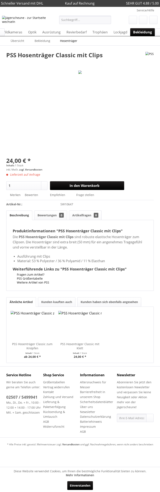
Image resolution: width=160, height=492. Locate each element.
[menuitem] (85, 20)
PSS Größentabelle (29, 278)
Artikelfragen (84, 215)
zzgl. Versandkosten (30, 169)
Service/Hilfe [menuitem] (145, 10)
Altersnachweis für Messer (93, 384)
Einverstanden (80, 485)
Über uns (86, 407)
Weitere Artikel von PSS (32, 282)
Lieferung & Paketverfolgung (54, 404)
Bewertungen (50, 215)
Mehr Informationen (80, 475)
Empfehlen (57, 195)
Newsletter (87, 412)
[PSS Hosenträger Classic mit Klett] (80, 325)
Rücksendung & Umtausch (54, 414)
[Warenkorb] (153, 20)
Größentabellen (54, 382)
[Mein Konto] (143, 20)
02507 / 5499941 (22, 397)
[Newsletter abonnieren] (150, 418)
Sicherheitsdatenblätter (96, 402)
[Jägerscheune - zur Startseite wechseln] (24, 21)
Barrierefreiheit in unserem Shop (92, 394)
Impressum (88, 427)
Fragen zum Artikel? (30, 274)
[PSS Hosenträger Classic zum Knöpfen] (32, 325)
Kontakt (48, 392)
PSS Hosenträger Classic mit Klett (79, 346)
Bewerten (31, 195)
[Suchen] (107, 20)
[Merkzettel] (133, 20)
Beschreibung (19, 215)
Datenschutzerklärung (95, 417)
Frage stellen (85, 195)
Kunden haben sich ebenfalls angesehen (109, 302)
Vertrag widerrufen (56, 387)
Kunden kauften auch (56, 302)
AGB (46, 422)
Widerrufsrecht (53, 427)
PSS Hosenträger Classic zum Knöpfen (32, 346)
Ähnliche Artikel (21, 302)
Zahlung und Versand (58, 397)
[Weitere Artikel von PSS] (149, 59)
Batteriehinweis (91, 422)
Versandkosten (71, 444)
